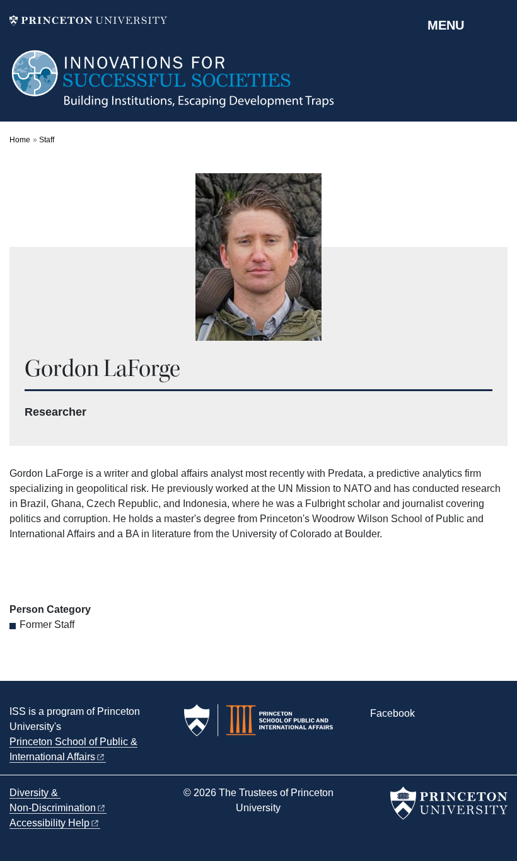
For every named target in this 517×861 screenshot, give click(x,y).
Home (19, 139)
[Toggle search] (499, 24)
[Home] (173, 85)
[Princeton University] (88, 20)
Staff (46, 139)
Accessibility (49, 823)
